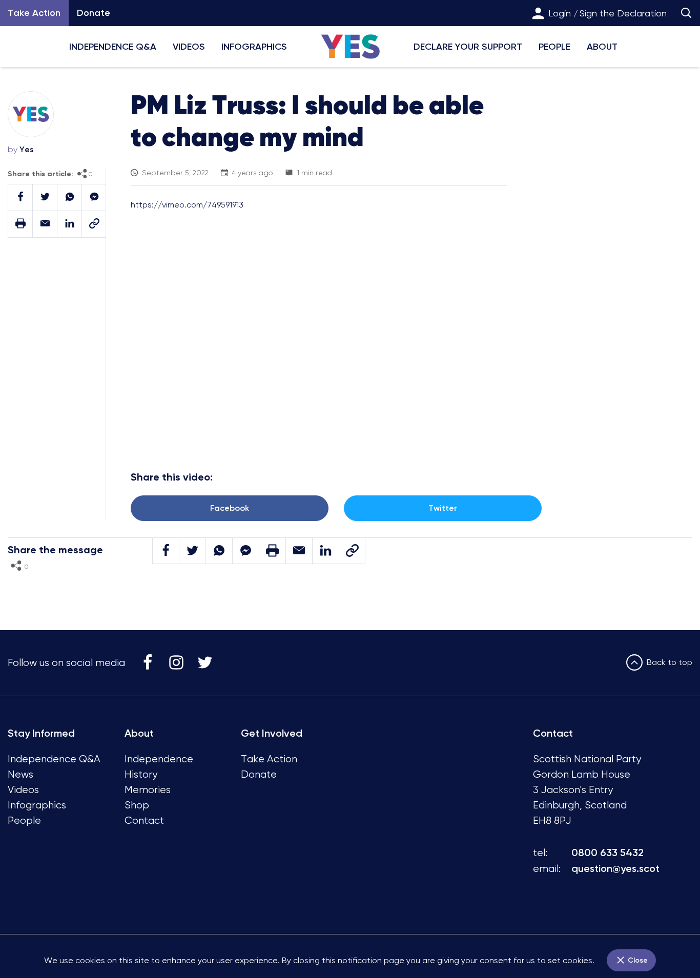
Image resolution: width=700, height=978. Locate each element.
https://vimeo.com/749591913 (187, 205)
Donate (93, 12)
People (554, 46)
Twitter (442, 508)
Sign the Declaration (623, 13)
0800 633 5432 (607, 852)
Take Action (269, 759)
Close (637, 960)
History (141, 774)
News (20, 774)
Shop (137, 805)
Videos (189, 46)
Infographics (254, 46)
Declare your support (468, 46)
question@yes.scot (615, 868)
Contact (144, 820)
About (602, 46)
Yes (26, 149)
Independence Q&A (112, 46)
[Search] (686, 13)
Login (559, 13)
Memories (148, 790)
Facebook (229, 508)
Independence (159, 759)
